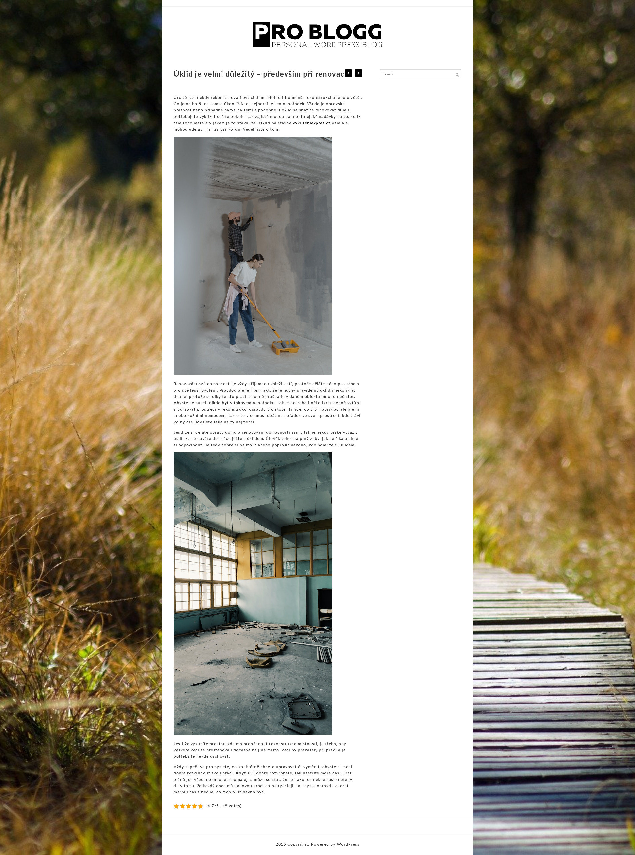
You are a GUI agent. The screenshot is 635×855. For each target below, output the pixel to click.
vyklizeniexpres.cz (312, 123)
